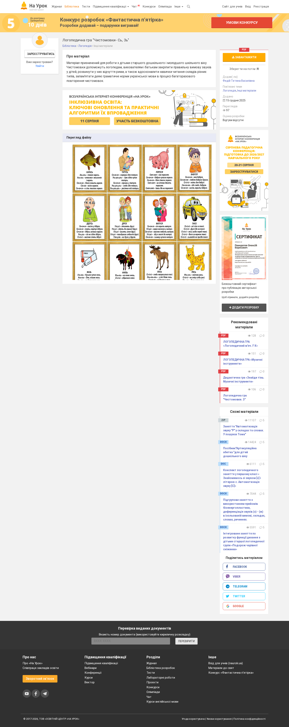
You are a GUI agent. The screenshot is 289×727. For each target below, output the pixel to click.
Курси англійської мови (162, 701)
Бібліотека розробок (160, 668)
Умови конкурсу (242, 22)
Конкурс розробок (111, 20)
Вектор (90, 682)
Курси (89, 677)
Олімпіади (153, 692)
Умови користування (219, 718)
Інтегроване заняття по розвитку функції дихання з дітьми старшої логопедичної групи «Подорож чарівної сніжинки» (243, 541)
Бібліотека (72, 6)
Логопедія (229, 90)
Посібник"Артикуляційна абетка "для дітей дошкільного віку (240, 452)
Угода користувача (193, 718)
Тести (86, 6)
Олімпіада (165, 6)
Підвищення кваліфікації (110, 6)
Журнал (57, 6)
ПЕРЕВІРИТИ (186, 641)
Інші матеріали (246, 90)
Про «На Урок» (32, 663)
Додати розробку (245, 307)
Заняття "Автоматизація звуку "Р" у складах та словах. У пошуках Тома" (243, 430)
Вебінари (91, 668)
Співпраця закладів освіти (41, 668)
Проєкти (152, 682)
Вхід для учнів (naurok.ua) (225, 663)
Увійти (39, 66)
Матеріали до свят (221, 668)
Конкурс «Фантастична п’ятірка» (231, 672)
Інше (177, 6)
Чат (136, 6)
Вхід (248, 6)
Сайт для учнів (232, 6)
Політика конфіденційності (249, 718)
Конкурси (149, 6)
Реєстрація (261, 6)
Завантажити (245, 57)
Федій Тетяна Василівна (239, 80)
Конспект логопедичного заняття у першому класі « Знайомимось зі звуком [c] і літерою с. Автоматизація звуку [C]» (242, 478)
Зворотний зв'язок (40, 679)
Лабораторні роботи (160, 677)
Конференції (93, 672)
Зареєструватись (40, 54)
